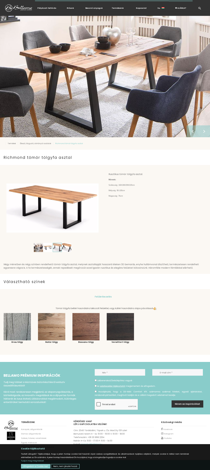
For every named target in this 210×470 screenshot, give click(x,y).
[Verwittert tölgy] (120, 326)
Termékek (12, 143)
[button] (96, 176)
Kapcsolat (141, 8)
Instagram (168, 433)
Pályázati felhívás (46, 8)
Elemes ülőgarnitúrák (31, 433)
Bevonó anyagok (94, 8)
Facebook (167, 429)
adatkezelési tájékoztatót (112, 386)
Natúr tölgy (51, 342)
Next (204, 131)
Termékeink (118, 8)
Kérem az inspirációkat (187, 404)
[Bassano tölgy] (86, 326)
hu (159, 8)
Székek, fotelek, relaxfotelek (33, 438)
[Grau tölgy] (17, 326)
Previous (192, 131)
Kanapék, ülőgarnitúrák (31, 429)
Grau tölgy (17, 342)
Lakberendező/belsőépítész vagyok (114, 380)
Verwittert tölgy (120, 342)
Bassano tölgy (86, 342)
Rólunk (70, 8)
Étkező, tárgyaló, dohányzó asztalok (35, 143)
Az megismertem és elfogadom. (126, 386)
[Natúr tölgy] (51, 326)
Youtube (167, 438)
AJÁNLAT (181, 8)
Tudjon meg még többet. (32, 460)
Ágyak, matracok (29, 442)
